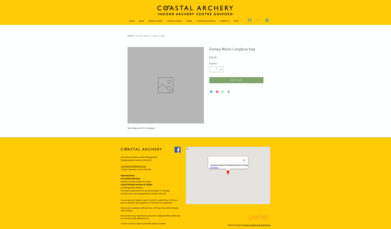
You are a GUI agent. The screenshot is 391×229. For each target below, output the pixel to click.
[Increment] (221, 69)
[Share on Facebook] (211, 92)
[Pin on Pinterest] (217, 92)
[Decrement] (212, 69)
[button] (267, 19)
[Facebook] (178, 150)
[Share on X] (228, 92)
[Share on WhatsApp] (223, 92)
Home (131, 35)
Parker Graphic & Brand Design (257, 225)
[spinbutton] (216, 69)
